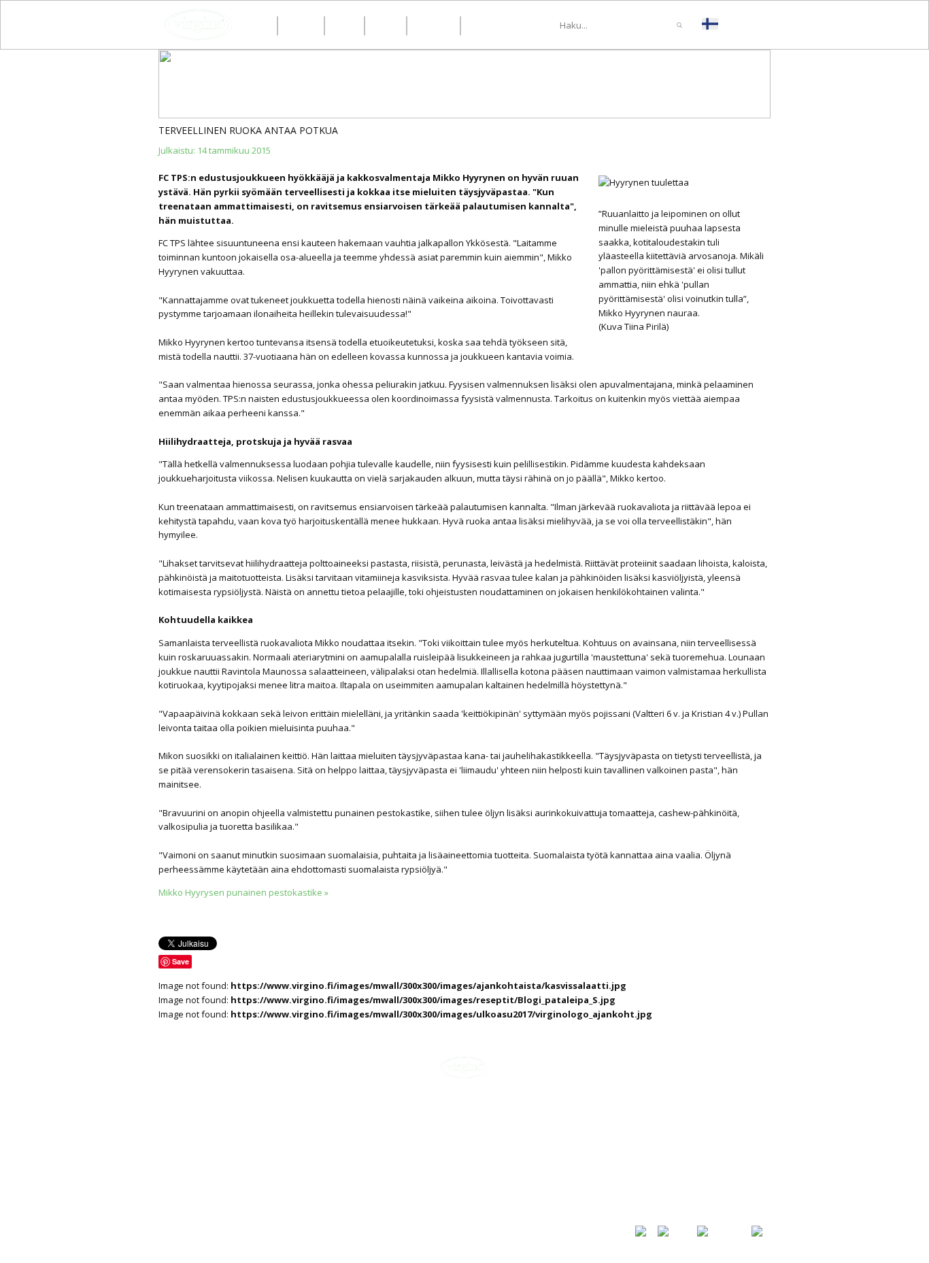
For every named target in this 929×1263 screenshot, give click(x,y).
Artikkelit (655, 1129)
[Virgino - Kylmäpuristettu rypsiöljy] (198, 25)
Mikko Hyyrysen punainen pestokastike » (243, 892)
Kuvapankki (659, 1189)
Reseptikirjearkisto (677, 1175)
